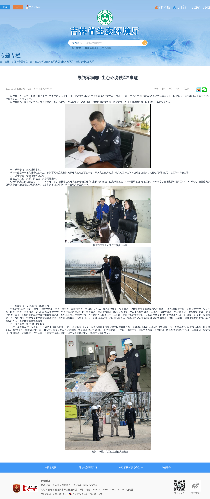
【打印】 (178, 89)
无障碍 (183, 7)
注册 (18, 7)
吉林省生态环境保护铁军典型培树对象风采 (51, 61)
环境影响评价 (92, 48)
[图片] (30, 488)
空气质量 (106, 48)
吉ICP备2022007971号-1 (85, 485)
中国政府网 (50, 467)
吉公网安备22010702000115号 (87, 494)
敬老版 (164, 7)
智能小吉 (35, 7)
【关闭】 (187, 89)
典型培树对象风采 (85, 61)
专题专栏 (23, 61)
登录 (5, 7)
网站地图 (46, 481)
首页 (13, 61)
